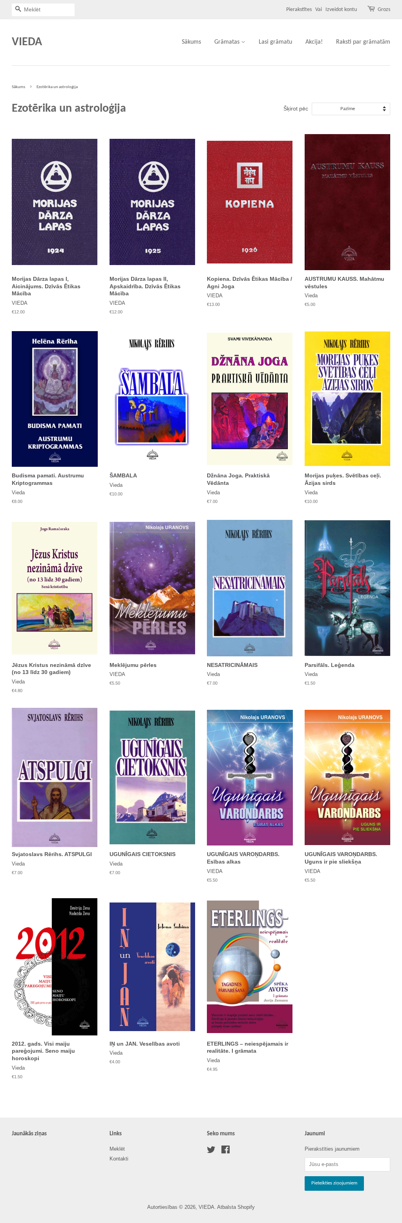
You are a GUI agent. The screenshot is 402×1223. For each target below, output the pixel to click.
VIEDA (27, 42)
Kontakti (119, 1159)
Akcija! (314, 42)
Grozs (384, 9)
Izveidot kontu (341, 9)
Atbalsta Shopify (236, 1207)
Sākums (191, 42)
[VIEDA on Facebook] (225, 1151)
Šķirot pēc (295, 109)
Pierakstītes (299, 9)
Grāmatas (227, 42)
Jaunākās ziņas (29, 1134)
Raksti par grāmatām (363, 42)
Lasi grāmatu (275, 42)
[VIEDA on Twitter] (211, 1151)
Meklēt (117, 1149)
